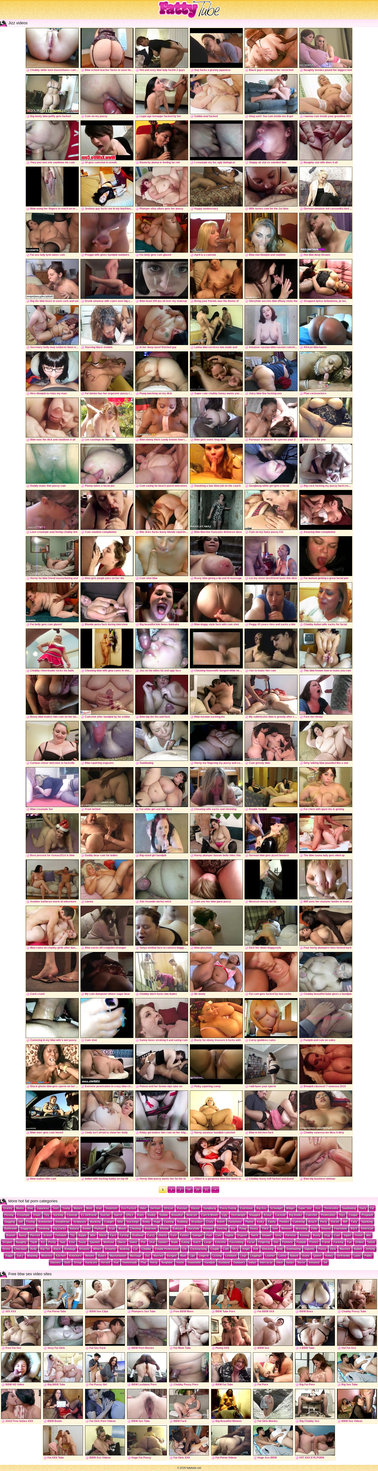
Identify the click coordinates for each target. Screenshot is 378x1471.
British (48, 1235)
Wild (120, 1221)
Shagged (254, 1215)
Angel (246, 1249)
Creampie (23, 1215)
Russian (182, 1208)
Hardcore (91, 1262)
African (168, 1208)
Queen (317, 1255)
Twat (62, 1242)
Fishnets (287, 1242)
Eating (185, 1242)
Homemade (129, 1262)
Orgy (327, 1235)
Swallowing (349, 1208)
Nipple (82, 1235)
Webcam (191, 1215)
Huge (157, 1221)
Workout (108, 1242)
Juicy (20, 1255)
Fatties (184, 1235)
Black (57, 1249)
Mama (20, 1208)
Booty (146, 1221)
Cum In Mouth (209, 1215)
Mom (89, 1208)
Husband (224, 1262)
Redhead (138, 1235)
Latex (357, 1255)
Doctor (335, 1221)
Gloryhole (193, 1228)
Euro (174, 1235)
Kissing (304, 1235)
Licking (217, 1255)
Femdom (61, 1235)
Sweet (133, 1242)
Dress (6, 1249)
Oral (152, 1242)
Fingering (264, 1242)
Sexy (278, 1235)
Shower (266, 1235)
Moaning (32, 1255)
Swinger (197, 1235)
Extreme (220, 1242)
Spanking (367, 1221)
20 (197, 1189)
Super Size (305, 1208)
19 (189, 1189)
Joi (325, 1262)
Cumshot (311, 1215)
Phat (143, 1262)
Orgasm (242, 1235)
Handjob (210, 1262)
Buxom (10, 1235)
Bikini (102, 1235)
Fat (372, 1208)
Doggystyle (28, 1228)
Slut (276, 1242)
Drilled (359, 1242)
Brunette (110, 1249)
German (155, 1208)
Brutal (267, 1215)
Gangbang (209, 1208)
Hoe (116, 1262)
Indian (252, 1262)
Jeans (306, 1255)
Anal (99, 1208)
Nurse (301, 1262)
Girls (333, 1249)
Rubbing (182, 1221)
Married (158, 1255)
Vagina (229, 1235)
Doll (255, 1249)
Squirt (347, 1235)
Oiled (279, 1262)
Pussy (322, 1249)
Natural (74, 1228)
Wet (368, 1235)
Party (323, 1221)
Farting (124, 1235)
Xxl (43, 1242)
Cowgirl (109, 1221)
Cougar (353, 1215)
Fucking (338, 1242)
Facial (251, 1242)
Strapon (7, 1242)
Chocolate (20, 1249)
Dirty (236, 1249)
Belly (33, 1249)
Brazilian (196, 1221)
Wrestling (301, 1228)
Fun (349, 1242)
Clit (184, 1249)
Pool (209, 1235)
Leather (270, 1255)
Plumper (99, 1228)
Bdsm (221, 1221)
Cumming (299, 1221)
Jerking (370, 1249)
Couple (214, 1249)
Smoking (43, 1228)
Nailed (358, 1249)
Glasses (55, 1262)
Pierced (35, 1235)
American (367, 1228)
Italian (290, 1262)
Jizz (147, 1255)
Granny (7, 1208)
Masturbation (118, 1255)
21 (206, 1189)
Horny (154, 1262)
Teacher (105, 1215)
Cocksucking (198, 1249)
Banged (172, 1255)
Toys (342, 1215)
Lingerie (204, 1255)
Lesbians (231, 1255)
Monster (287, 1228)
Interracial (266, 1262)
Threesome (331, 1208)
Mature (78, 1208)
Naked (294, 1255)
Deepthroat (63, 1221)
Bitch (354, 1228)
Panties (284, 1221)
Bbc (233, 1228)
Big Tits (45, 1249)
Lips (192, 1255)
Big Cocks (59, 1228)
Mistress (46, 1255)
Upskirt (163, 1242)
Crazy (210, 1221)
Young (66, 1208)
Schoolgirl (276, 1208)
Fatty (354, 1221)
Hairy (363, 1208)
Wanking (95, 1221)
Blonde (164, 1228)
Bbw (30, 1208)
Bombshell (45, 1221)
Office (129, 1215)
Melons (89, 1255)
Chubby (146, 1249)
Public (368, 1255)
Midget (290, 1208)
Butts (140, 1215)
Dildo (314, 1228)
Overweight (238, 1215)
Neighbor (167, 1262)
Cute (337, 1235)
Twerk (254, 1235)
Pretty (52, 1242)
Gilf (21, 1221)
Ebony (272, 1221)
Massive (345, 1249)
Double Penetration (167, 1249)
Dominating (294, 1249)
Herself (105, 1262)
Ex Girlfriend (88, 1215)
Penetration (328, 1215)
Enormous (246, 1208)
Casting (169, 1221)
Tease (82, 1242)
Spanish (95, 1242)
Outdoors (239, 1262)
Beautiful (177, 1215)
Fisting (30, 1221)
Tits (72, 1235)
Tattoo (371, 1242)
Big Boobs (295, 1215)
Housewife (194, 1262)
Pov (143, 1242)
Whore (97, 1249)
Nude (174, 1242)
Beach (312, 1221)
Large (208, 1242)
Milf (345, 1221)
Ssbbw (163, 1215)
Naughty (21, 1242)
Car (135, 1249)
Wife (93, 1235)
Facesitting (236, 1242)
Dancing (222, 1228)
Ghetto (163, 1235)
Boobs (87, 1228)
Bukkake (178, 1228)
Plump (249, 1221)
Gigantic (309, 1249)
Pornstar (290, 1235)
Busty (316, 1235)
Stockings (132, 1221)
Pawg (243, 1228)
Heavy (254, 1228)
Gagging (10, 1221)
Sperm (118, 1215)
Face (113, 1235)
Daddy (152, 1215)
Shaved (326, 1228)
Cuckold (280, 1215)
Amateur (314, 1262)
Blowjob (208, 1228)
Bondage (70, 1249)
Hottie (180, 1262)
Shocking (267, 1249)
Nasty (22, 1235)
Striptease (79, 1221)
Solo (275, 1228)
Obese (122, 1242)
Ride (280, 1249)
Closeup (72, 1215)
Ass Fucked (128, 1208)
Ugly (225, 1215)
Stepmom (111, 1208)
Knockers (75, 1255)
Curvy (151, 1235)
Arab (112, 1228)
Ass (317, 1208)
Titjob (33, 1242)
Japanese (43, 1208)
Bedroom (150, 1228)
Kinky (260, 1221)
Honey (329, 1255)
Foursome (340, 1228)
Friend (326, 1242)
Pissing (9, 1215)
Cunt (218, 1235)
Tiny (46, 1215)
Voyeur (195, 1208)
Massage (135, 1255)
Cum (226, 1249)
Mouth (122, 1228)
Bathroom (10, 1228)
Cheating (135, 1228)
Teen (56, 1208)
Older (143, 1208)
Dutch (197, 1242)
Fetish (358, 1235)
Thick (265, 1228)
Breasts (84, 1249)
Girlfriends (343, 1255)
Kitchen (61, 1255)
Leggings (256, 1255)
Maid (183, 1255)
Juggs (9, 1255)
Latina (282, 1255)
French (314, 1242)
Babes (102, 1255)
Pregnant (367, 1215)
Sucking (58, 1215)
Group (78, 1262)
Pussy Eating (228, 1208)
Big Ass (261, 1208)
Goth (67, 1262)
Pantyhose (235, 1221)
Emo (72, 1242)
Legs (243, 1255)
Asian (36, 1215)
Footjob (301, 1242)
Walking (125, 1249)
